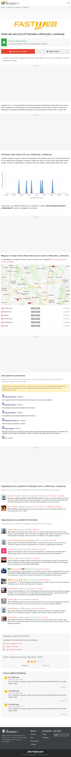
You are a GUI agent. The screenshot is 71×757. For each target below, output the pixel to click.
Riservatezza (35, 741)
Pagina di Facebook (12, 646)
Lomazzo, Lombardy (57, 496)
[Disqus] (35, 417)
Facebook (45, 737)
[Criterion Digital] (35, 752)
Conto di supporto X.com (14, 643)
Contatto (33, 744)
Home (3, 7)
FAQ (32, 737)
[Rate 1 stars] (28, 661)
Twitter (44, 734)
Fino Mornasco (56, 259)
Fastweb (17, 7)
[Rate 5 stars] (42, 661)
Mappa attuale (54, 51)
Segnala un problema (19, 51)
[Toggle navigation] (68, 2)
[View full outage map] (35, 285)
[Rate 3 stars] (35, 661)
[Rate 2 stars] (32, 661)
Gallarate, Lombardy (54, 507)
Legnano (11, 262)
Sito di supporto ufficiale (13, 649)
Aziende (9, 7)
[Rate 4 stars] (39, 661)
